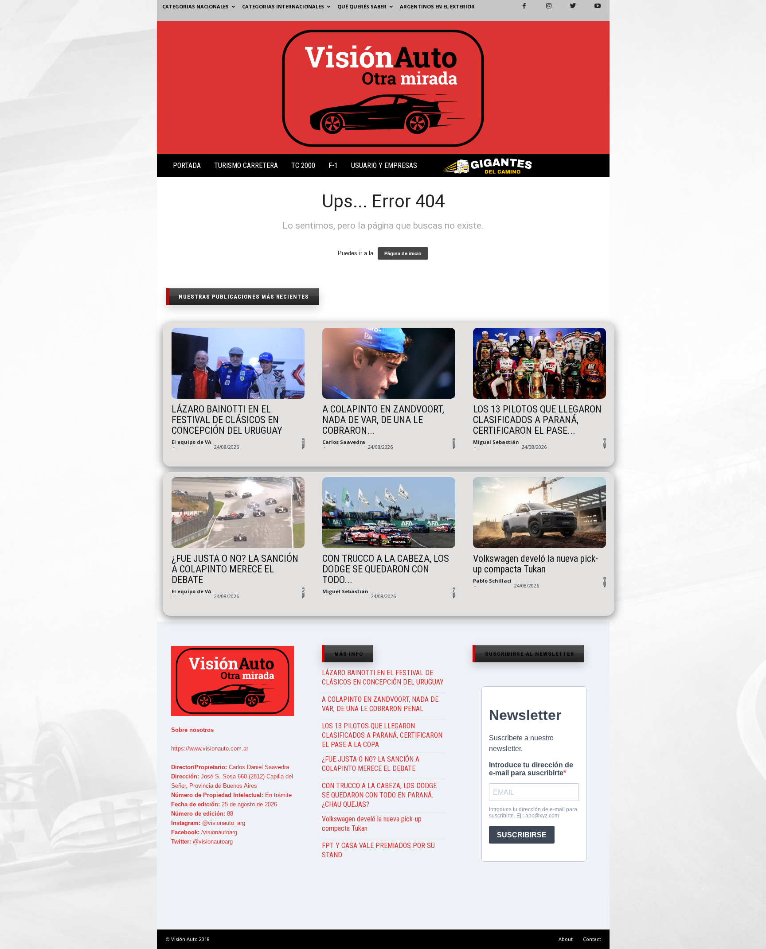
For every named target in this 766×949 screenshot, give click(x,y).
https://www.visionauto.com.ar (209, 748)
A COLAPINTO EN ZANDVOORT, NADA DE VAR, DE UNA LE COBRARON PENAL (380, 704)
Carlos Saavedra (343, 441)
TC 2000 (303, 165)
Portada (187, 165)
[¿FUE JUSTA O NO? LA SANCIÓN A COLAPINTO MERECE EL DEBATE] (238, 512)
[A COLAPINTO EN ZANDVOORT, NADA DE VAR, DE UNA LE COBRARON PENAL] (388, 363)
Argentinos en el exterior (437, 6)
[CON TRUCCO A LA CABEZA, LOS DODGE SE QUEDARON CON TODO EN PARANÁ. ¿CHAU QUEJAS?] (388, 512)
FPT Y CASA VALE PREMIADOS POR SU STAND (378, 850)
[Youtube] (592, 10)
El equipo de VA (191, 441)
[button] (595, 167)
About (566, 939)
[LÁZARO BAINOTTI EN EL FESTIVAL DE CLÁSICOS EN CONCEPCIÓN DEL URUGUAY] (238, 363)
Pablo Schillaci (492, 580)
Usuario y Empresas (384, 165)
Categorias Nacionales (195, 6)
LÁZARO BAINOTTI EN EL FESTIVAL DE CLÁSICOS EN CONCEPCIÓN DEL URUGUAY (227, 420)
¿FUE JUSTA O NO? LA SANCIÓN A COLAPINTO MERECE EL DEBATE (235, 569)
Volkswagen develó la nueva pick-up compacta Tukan (535, 564)
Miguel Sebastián (496, 441)
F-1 (333, 165)
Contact (592, 939)
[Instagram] (543, 10)
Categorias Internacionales (283, 6)
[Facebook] (519, 10)
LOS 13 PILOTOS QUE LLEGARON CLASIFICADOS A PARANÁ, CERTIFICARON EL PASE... (537, 420)
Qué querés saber (362, 6)
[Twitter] (567, 10)
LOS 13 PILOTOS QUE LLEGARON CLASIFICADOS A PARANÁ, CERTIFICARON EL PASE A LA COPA (382, 735)
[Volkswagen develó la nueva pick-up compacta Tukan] (539, 512)
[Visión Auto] (383, 87)
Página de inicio (403, 253)
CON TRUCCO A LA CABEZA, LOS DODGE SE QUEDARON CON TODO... (385, 569)
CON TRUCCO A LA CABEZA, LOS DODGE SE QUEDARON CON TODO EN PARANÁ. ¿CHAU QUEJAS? (379, 795)
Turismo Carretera (246, 165)
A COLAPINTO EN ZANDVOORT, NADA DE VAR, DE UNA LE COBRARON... (383, 420)
